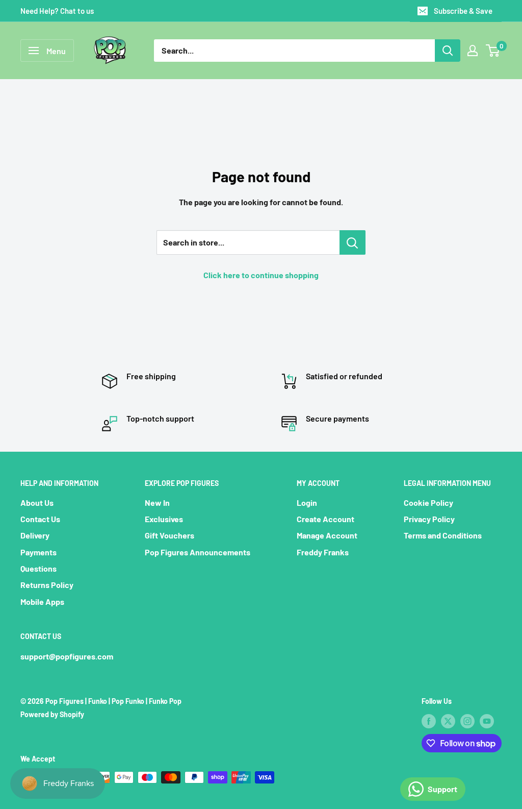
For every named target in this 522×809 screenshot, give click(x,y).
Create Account (325, 519)
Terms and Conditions (443, 535)
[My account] (472, 50)
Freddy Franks (323, 552)
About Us (37, 502)
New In (157, 502)
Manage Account (327, 535)
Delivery (34, 535)
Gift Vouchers (169, 535)
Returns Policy (46, 585)
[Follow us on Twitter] (448, 721)
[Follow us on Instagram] (467, 721)
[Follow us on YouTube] (487, 721)
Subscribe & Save (463, 10)
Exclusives (164, 519)
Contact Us (40, 519)
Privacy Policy (429, 519)
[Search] (447, 50)
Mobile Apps (42, 601)
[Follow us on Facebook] (429, 721)
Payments (38, 552)
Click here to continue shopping (261, 275)
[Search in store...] (353, 242)
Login (307, 502)
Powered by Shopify (52, 714)
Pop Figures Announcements (197, 552)
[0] (493, 50)
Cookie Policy (428, 502)
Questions (38, 568)
